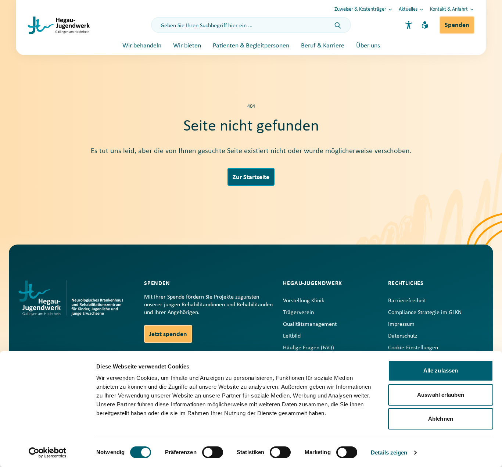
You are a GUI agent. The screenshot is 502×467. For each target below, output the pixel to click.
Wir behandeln (141, 45)
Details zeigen (389, 452)
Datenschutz (402, 336)
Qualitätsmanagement (310, 324)
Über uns (368, 45)
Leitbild (292, 336)
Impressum (401, 324)
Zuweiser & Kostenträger (360, 9)
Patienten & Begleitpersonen (251, 45)
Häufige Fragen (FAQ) (308, 348)
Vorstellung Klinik (303, 301)
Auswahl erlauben (440, 395)
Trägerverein (298, 313)
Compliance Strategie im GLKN (425, 313)
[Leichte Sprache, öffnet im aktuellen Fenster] (424, 25)
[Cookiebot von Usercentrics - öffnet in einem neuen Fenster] (47, 452)
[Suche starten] (337, 25)
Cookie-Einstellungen (413, 348)
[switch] (212, 452)
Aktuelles (408, 9)
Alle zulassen (440, 370)
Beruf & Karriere (322, 45)
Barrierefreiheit (407, 301)
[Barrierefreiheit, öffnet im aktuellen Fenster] (408, 25)
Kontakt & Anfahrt (449, 9)
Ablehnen (440, 419)
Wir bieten (187, 45)
